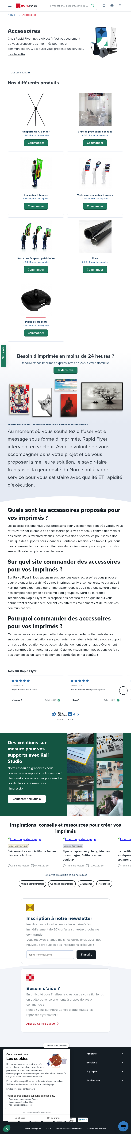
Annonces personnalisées (20, 1105)
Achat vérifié (50, 700)
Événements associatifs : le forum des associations (32, 853)
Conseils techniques (73, 846)
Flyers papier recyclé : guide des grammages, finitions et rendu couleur (86, 856)
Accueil (12, 14)
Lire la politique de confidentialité (20, 1089)
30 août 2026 (17, 685)
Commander (36, 142)
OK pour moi (53, 1118)
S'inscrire (86, 954)
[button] (7, 1128)
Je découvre (65, 370)
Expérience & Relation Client (21, 1102)
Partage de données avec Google (23, 1099)
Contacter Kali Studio (27, 799)
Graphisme (86, 883)
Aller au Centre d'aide (40, 1023)
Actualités (104, 883)
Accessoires (29, 14)
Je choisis (20, 1118)
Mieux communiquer (18, 846)
